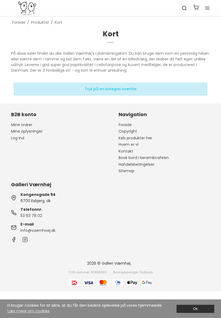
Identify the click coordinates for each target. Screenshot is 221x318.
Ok (195, 308)
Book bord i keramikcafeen (144, 157)
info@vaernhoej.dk (38, 230)
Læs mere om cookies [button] (29, 311)
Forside (125, 124)
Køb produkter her (135, 138)
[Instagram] (25, 241)
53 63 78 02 (31, 215)
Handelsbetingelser (136, 164)
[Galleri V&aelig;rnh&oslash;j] (27, 8)
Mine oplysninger (27, 131)
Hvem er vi (129, 144)
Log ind (17, 138)
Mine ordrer (21, 124)
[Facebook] (13, 241)
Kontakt (126, 151)
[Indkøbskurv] (196, 8)
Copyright (128, 131)
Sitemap (126, 171)
